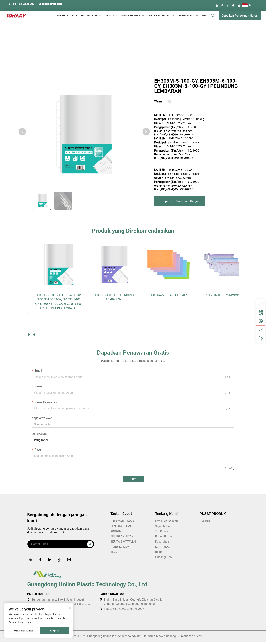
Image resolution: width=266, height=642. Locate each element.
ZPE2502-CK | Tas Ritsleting (215, 295)
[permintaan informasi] (260, 303)
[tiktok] (233, 5)
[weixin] (260, 312)
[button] (29, 334)
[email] (260, 329)
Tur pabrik (161, 531)
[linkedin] (227, 5)
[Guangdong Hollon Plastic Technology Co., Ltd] (13, 15)
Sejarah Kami (163, 526)
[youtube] (216, 5)
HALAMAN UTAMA (67, 15)
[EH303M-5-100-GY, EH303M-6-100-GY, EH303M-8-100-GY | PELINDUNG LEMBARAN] (84, 134)
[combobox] (133, 424)
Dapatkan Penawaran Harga (239, 15)
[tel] (260, 338)
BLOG (205, 15)
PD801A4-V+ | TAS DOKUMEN (160, 295)
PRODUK (109, 15)
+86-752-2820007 (23, 3)
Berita (158, 552)
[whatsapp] (260, 321)
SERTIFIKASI (163, 547)
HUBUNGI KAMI (186, 15)
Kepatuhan (162, 541)
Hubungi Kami (164, 557)
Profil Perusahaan (166, 521)
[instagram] (239, 5)
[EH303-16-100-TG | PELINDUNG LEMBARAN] (105, 264)
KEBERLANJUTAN (130, 15)
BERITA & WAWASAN (159, 15)
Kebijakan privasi (191, 636)
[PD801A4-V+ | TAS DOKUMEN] (160, 264)
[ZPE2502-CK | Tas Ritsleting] (215, 264)
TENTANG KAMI (120, 526)
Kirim (133, 479)
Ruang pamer (163, 536)
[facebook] (222, 5)
